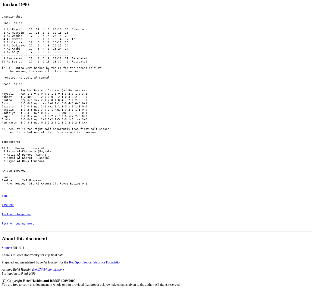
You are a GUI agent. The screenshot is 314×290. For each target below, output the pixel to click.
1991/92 (8, 205)
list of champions (16, 214)
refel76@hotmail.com (48, 269)
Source (6, 248)
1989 (5, 196)
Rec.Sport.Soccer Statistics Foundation (95, 262)
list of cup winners (18, 223)
